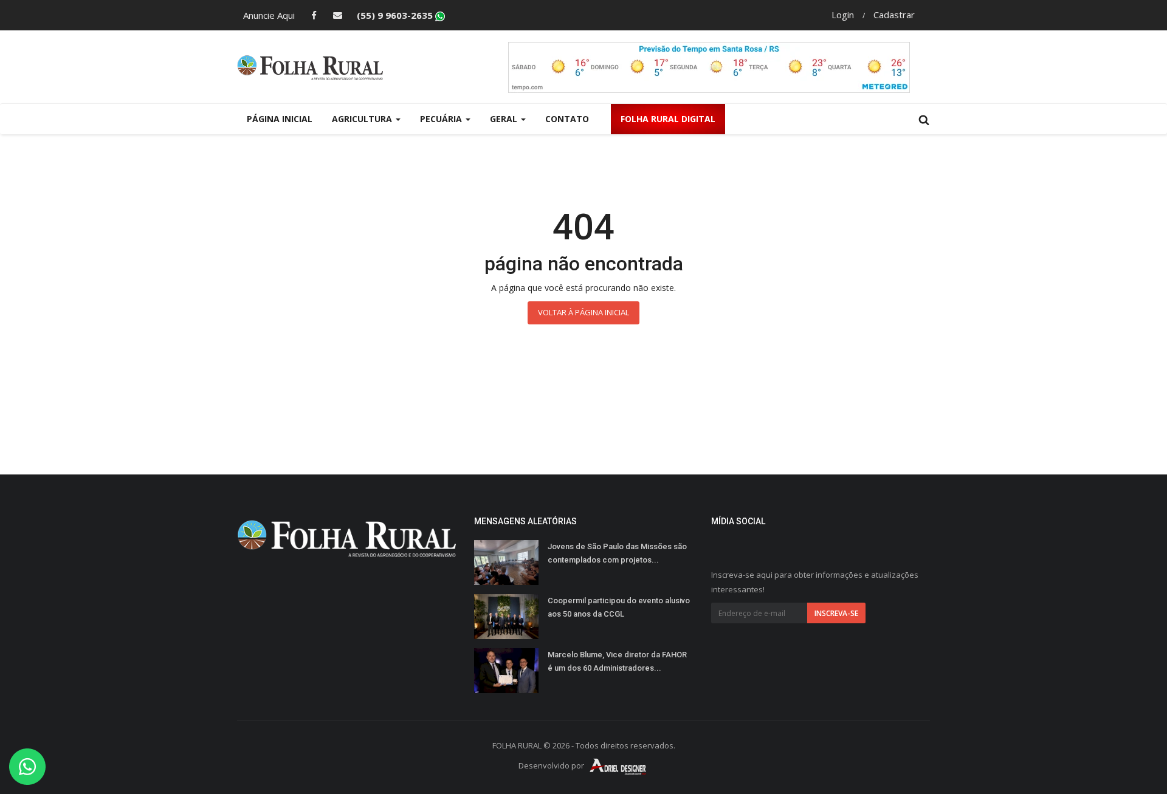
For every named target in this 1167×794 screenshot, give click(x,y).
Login (842, 15)
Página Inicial (279, 119)
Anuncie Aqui (269, 15)
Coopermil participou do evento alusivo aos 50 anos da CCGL (619, 607)
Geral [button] (505, 119)
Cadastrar (894, 15)
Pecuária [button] (442, 119)
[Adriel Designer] (618, 766)
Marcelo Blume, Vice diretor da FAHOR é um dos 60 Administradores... (617, 661)
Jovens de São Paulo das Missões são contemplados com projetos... (617, 553)
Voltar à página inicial (583, 312)
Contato (567, 119)
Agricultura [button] (363, 119)
